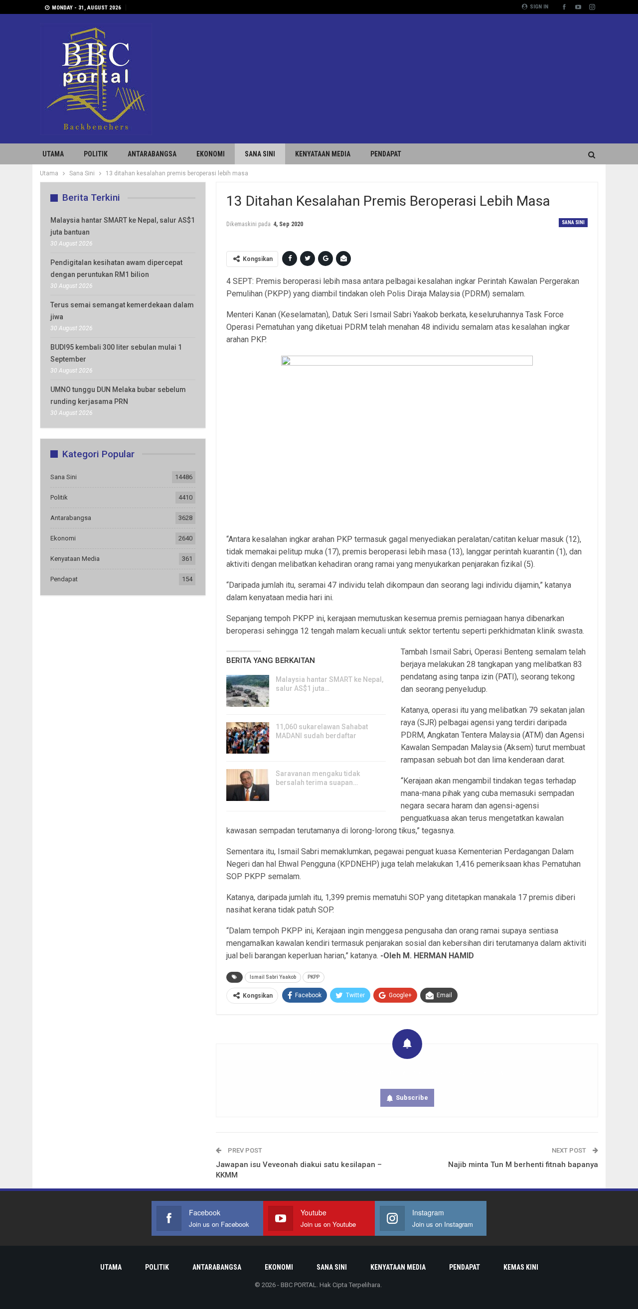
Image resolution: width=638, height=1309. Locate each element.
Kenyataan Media (322, 154)
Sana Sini (260, 154)
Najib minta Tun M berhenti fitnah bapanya (523, 1164)
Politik (96, 154)
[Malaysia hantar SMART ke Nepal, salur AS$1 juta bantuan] (247, 691)
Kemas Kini (520, 1267)
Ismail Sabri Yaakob (273, 977)
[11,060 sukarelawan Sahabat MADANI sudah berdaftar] (247, 738)
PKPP (313, 977)
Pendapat (385, 154)
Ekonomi (210, 154)
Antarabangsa (152, 154)
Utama (53, 154)
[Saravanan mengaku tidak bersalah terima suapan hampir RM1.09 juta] (247, 785)
